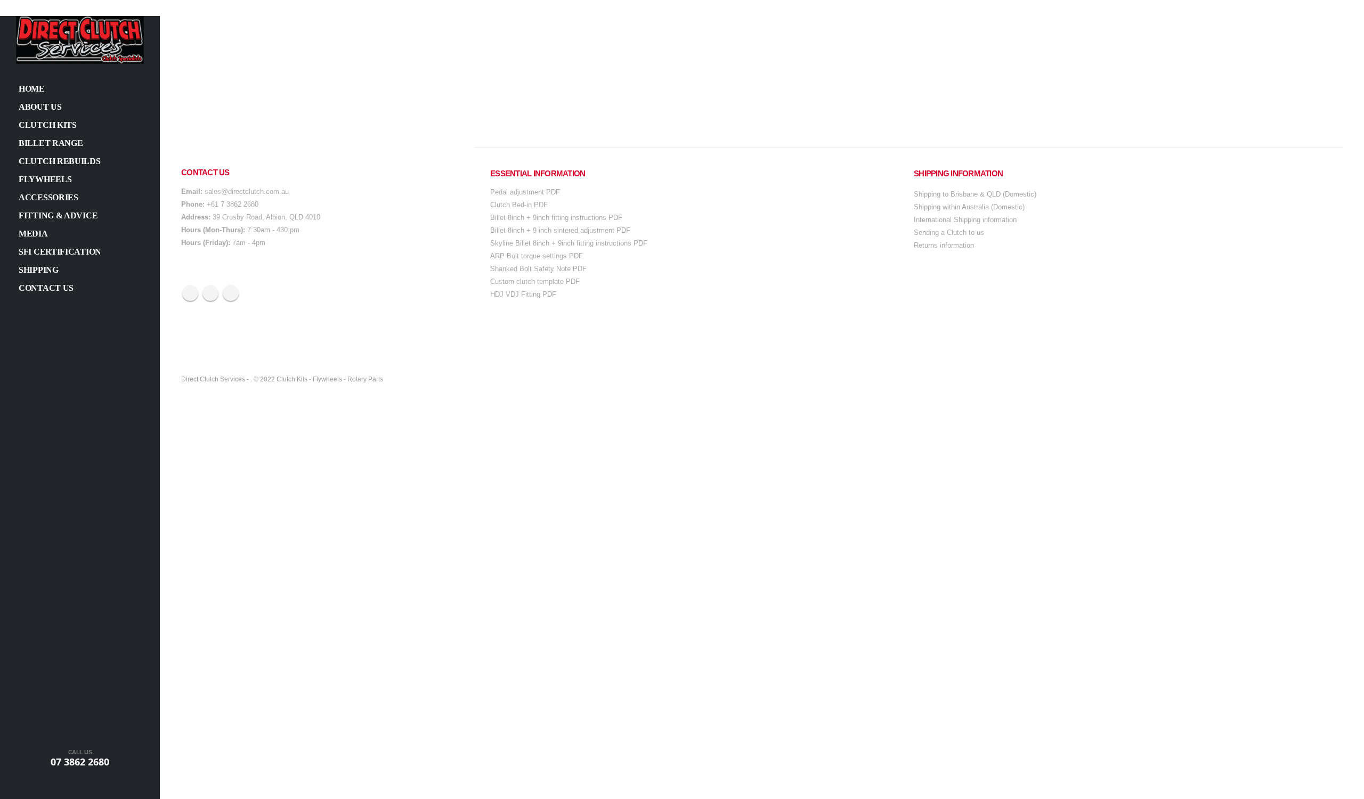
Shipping (39, 269)
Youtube (210, 293)
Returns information (944, 245)
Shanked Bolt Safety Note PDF (538, 269)
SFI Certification (60, 251)
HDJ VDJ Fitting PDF (523, 294)
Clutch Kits (48, 124)
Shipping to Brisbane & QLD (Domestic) (975, 194)
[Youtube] (80, 787)
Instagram (231, 293)
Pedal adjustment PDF (525, 192)
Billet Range (51, 143)
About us (40, 106)
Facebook (190, 293)
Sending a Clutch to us (949, 233)
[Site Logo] (80, 40)
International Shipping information (965, 220)
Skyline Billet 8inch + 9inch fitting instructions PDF (568, 243)
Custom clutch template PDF (535, 282)
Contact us (46, 287)
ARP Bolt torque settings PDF (536, 256)
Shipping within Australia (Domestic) (969, 207)
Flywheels (45, 179)
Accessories (48, 197)
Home (32, 88)
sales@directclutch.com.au (247, 191)
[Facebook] (53, 787)
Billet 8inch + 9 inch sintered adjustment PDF (560, 230)
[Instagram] (107, 787)
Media (33, 233)
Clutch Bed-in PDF (519, 205)
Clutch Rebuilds (60, 161)
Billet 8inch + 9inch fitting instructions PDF (556, 218)
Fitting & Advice (58, 215)
